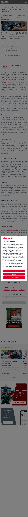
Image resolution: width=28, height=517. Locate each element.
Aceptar (14, 271)
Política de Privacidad (9, 265)
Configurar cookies (14, 277)
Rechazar (14, 274)
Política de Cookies (18, 263)
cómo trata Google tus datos (14, 266)
